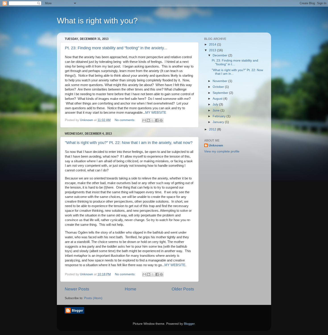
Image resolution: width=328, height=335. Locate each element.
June (216, 110)
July (216, 104)
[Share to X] (152, 120)
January (219, 122)
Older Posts (183, 289)
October (219, 86)
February (219, 116)
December (220, 55)
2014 (213, 44)
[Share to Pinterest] (161, 120)
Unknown (216, 145)
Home (130, 289)
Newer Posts (77, 289)
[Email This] (144, 120)
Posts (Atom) (93, 298)
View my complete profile (221, 151)
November (220, 81)
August (218, 98)
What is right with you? (97, 20)
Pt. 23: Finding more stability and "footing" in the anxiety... (116, 48)
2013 (213, 50)
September (221, 93)
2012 (213, 129)
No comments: (125, 120)
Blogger (189, 323)
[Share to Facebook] (157, 120)
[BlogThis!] (148, 120)
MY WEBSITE (155, 112)
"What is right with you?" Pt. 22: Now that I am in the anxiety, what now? (129, 142)
